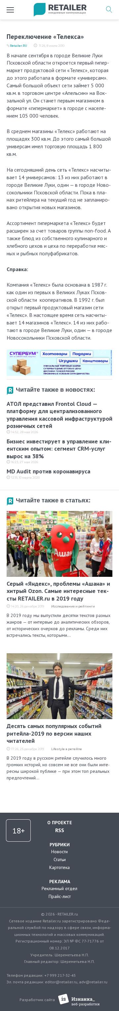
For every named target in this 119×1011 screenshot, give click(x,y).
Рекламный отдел (59, 888)
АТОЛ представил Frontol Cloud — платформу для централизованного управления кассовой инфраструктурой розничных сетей (59, 415)
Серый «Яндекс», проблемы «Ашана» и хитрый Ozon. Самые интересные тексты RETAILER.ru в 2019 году (58, 591)
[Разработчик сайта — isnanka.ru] (78, 1000)
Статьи (60, 859)
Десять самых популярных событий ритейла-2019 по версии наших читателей (54, 733)
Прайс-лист (60, 896)
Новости (59, 852)
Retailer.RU (18, 45)
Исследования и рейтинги (73, 606)
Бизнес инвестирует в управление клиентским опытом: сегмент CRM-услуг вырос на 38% (59, 448)
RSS (59, 830)
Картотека (59, 867)
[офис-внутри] (59, 352)
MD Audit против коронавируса (48, 471)
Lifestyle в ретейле (66, 749)
